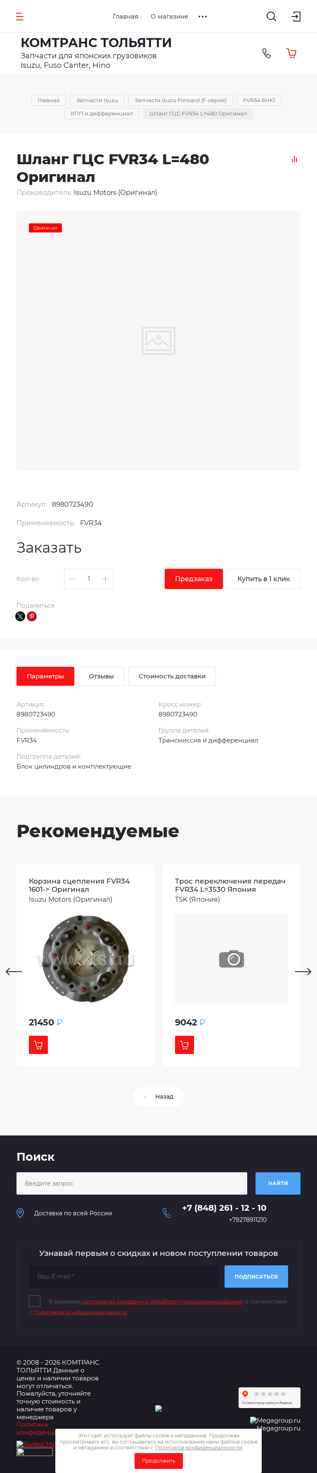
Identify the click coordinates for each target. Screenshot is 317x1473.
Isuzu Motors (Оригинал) (115, 192)
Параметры (45, 676)
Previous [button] (14, 971)
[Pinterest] (32, 616)
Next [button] (303, 971)
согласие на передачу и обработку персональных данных (163, 1301)
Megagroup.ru (278, 1428)
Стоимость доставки (172, 676)
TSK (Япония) (197, 899)
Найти (278, 1183)
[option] (85, 965)
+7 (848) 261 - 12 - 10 (224, 1208)
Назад (164, 1096)
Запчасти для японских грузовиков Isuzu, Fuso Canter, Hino (89, 60)
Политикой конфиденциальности (80, 1312)
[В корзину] (38, 1045)
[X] (20, 616)
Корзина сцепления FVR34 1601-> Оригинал (79, 885)
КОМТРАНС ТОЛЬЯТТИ (96, 42)
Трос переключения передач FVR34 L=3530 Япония (230, 885)
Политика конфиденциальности (52, 1428)
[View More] (202, 16)
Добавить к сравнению (294, 159)
